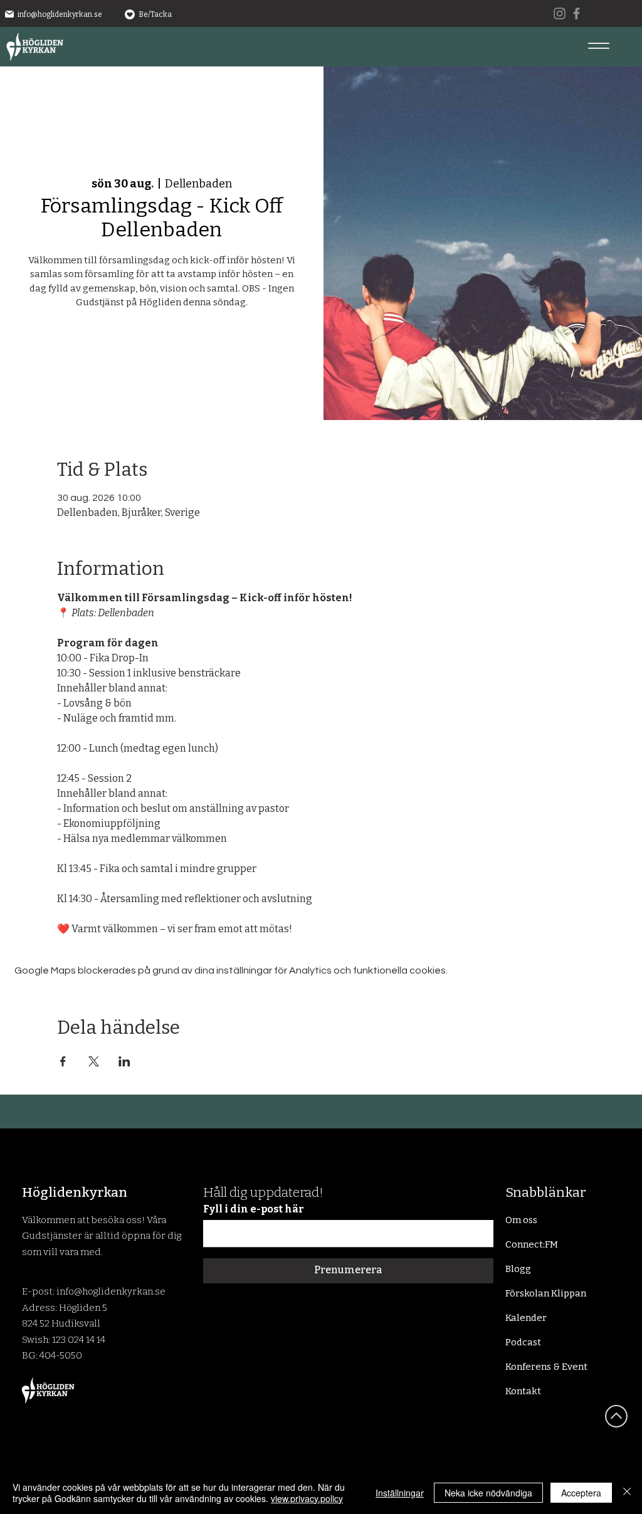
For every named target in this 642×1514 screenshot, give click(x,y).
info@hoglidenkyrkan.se (60, 14)
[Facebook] (576, 13)
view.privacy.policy (307, 1498)
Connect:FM (531, 1244)
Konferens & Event (546, 1366)
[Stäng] (626, 1492)
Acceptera (581, 1492)
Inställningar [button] (400, 1492)
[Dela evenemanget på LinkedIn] (124, 1061)
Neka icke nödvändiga (488, 1492)
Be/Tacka (155, 14)
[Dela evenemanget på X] (94, 1061)
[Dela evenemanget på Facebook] (63, 1061)
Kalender (526, 1317)
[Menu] (598, 45)
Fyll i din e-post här (253, 1209)
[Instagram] (559, 13)
